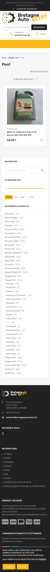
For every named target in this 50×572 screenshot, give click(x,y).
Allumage (10, 303)
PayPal (42, 509)
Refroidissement (13, 330)
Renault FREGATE (12, 268)
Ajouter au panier (41, 140)
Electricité (10, 350)
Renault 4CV (10, 233)
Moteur (9, 315)
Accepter (9, 567)
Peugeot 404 (10, 361)
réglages (42, 559)
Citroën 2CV (10, 373)
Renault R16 (10, 257)
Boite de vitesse (13, 311)
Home (4, 58)
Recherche (42, 171)
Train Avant (11, 346)
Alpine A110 (9, 260)
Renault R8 (9, 245)
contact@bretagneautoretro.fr (22, 417)
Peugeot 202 (12, 129)
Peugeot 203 (13, 58)
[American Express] (29, 522)
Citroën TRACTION (12, 365)
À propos (8, 466)
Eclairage (10, 342)
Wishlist (7, 458)
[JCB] (37, 522)
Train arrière (11, 338)
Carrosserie (11, 326)
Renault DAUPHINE (13, 237)
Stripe (33, 509)
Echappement (12, 334)
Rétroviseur (10, 214)
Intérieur (9, 291)
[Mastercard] (21, 522)
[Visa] (13, 522)
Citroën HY (9, 369)
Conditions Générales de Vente (17, 482)
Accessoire (11, 287)
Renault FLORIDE (12, 241)
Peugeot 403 (10, 357)
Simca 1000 (9, 222)
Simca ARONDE (11, 218)
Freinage (10, 283)
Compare (8, 454)
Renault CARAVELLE (13, 253)
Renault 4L (9, 264)
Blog (6, 474)
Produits (8, 225)
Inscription (32, 9)
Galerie (7, 470)
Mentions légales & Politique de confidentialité (24, 486)
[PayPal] (5, 522)
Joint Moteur (11, 307)
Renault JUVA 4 (11, 229)
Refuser (22, 567)
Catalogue (8, 462)
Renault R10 (10, 249)
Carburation (11, 319)
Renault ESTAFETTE (13, 272)
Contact (8, 478)
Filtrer (9, 197)
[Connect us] (3, 433)
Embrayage (11, 354)
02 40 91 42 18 (21, 35)
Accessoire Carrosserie (16, 295)
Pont (8, 322)
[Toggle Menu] (46, 42)
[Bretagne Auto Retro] (25, 22)
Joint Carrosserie (13, 299)
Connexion (21, 9)
